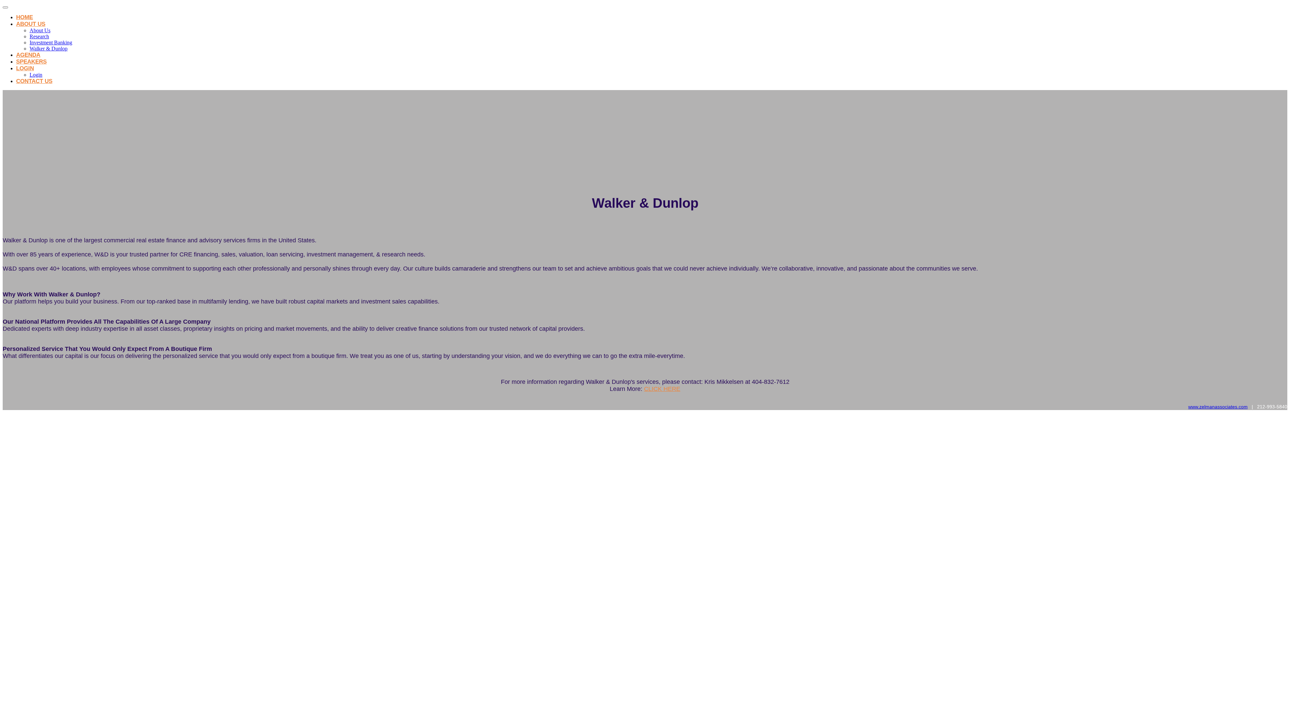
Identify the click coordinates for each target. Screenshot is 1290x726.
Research (39, 36)
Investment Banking (51, 42)
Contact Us (34, 81)
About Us (30, 24)
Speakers (31, 61)
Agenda (28, 55)
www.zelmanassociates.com (1218, 406)
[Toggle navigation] (5, 7)
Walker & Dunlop (49, 48)
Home (24, 17)
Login (25, 68)
